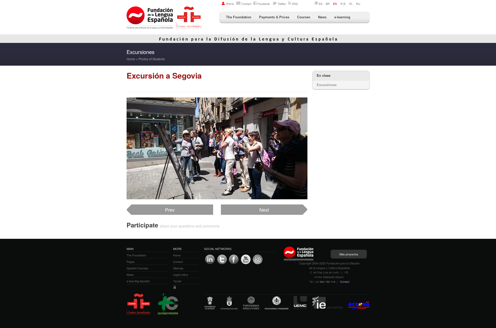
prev (170, 209)
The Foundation (238, 17)
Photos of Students (151, 59)
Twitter (282, 4)
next (264, 209)
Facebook (263, 4)
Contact (246, 4)
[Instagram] (257, 259)
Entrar (230, 4)
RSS (295, 4)
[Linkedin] (210, 259)
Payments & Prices (274, 17)
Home (131, 59)
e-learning (342, 17)
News (322, 17)
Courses (303, 17)
